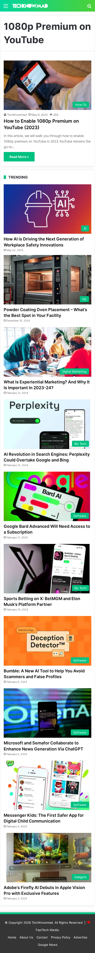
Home (12, 937)
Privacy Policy (60, 937)
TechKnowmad (17, 114)
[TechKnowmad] (30, 5)
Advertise (80, 937)
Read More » (19, 157)
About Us (26, 937)
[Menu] (5, 7)
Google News (47, 945)
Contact (42, 937)
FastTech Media (47, 930)
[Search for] (89, 7)
